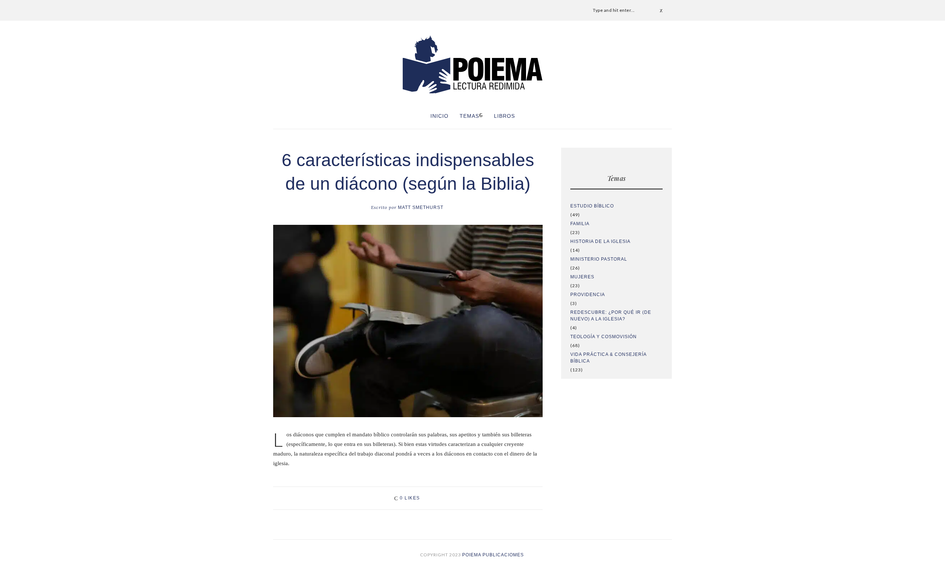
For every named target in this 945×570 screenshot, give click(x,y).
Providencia (587, 294)
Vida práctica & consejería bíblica (608, 358)
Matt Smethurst (407, 207)
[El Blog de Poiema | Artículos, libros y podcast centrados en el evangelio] (472, 64)
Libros (504, 116)
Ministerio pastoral (598, 259)
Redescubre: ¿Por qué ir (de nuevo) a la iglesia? (610, 316)
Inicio (439, 116)
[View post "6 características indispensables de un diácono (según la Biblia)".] (408, 321)
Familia (580, 223)
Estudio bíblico (592, 206)
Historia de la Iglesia (600, 241)
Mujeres (582, 276)
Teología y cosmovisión (603, 336)
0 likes (410, 498)
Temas (469, 116)
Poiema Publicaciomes (493, 554)
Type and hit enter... (614, 10)
